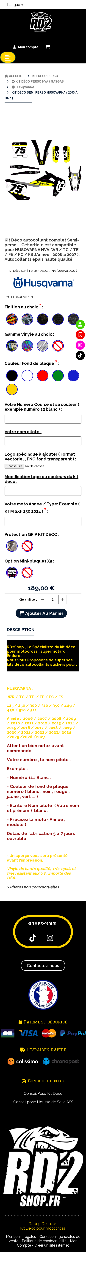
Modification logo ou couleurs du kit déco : (41, 479)
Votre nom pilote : (23, 431)
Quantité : (28, 599)
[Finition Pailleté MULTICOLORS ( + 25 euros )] (73, 319)
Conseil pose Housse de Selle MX (43, 1102)
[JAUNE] (12, 389)
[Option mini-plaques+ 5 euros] (12, 572)
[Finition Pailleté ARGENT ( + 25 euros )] (58, 319)
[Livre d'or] (80, 334)
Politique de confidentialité (44, 1241)
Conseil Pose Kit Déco (43, 1093)
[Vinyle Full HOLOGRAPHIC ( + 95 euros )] (27, 346)
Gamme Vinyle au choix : (29, 334)
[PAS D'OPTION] (58, 346)
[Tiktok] (80, 355)
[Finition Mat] (27, 319)
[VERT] (58, 375)
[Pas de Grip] (27, 546)
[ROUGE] (42, 375)
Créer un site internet (51, 1245)
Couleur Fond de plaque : (32, 362)
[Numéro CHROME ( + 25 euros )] (12, 346)
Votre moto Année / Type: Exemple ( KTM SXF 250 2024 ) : (42, 508)
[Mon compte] (80, 324)
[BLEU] (73, 375)
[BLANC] (27, 375)
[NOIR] (12, 375)
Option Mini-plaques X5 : (29, 561)
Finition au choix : (24, 306)
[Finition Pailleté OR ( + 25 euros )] (42, 319)
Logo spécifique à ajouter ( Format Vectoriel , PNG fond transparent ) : (40, 456)
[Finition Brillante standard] (12, 319)
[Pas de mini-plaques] (27, 572)
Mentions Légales (21, 1236)
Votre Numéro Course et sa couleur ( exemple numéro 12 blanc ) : (42, 407)
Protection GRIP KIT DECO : (32, 534)
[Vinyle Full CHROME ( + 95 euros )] (42, 346)
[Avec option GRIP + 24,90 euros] (12, 546)
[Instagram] (80, 345)
